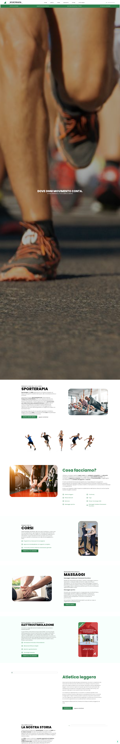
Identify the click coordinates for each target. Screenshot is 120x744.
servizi (52, 2)
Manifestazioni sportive (43, 6)
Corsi (58, 2)
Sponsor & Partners (105, 6)
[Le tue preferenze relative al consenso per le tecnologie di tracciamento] (117, 741)
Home (45, 2)
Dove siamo (82, 2)
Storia (73, 2)
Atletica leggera (14, 6)
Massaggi (65, 2)
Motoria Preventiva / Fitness (74, 6)
